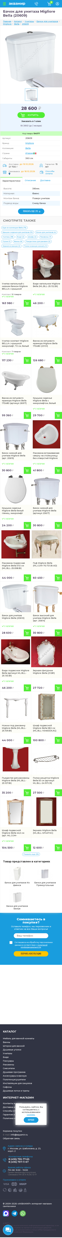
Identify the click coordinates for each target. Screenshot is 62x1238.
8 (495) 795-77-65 (19, 1159)
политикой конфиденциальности (34, 946)
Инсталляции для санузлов (17, 1083)
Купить (33, 115)
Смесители (9, 1068)
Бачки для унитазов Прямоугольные (45, 884)
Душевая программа (14, 1072)
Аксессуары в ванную (15, 1076)
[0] (51, 5)
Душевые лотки (11, 1090)
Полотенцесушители (14, 1079)
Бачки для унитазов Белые (17, 907)
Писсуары (8, 1061)
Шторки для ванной (14, 1046)
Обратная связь (11, 1138)
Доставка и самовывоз (15, 1107)
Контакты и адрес (12, 1103)
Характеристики (11, 181)
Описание (30, 180)
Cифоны (7, 1087)
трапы (26, 1090)
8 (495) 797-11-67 (19, 1162)
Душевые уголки (12, 1049)
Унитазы (7, 1053)
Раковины (8, 1064)
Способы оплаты (49, 172)
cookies (31, 1114)
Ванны (6, 1042)
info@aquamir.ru (19, 1134)
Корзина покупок (12, 1131)
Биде (6, 1057)
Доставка (45, 180)
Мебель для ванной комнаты (18, 1038)
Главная (7, 21)
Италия (29, 153)
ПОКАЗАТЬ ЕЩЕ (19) (30, 211)
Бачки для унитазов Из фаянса (17, 884)
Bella (28, 148)
